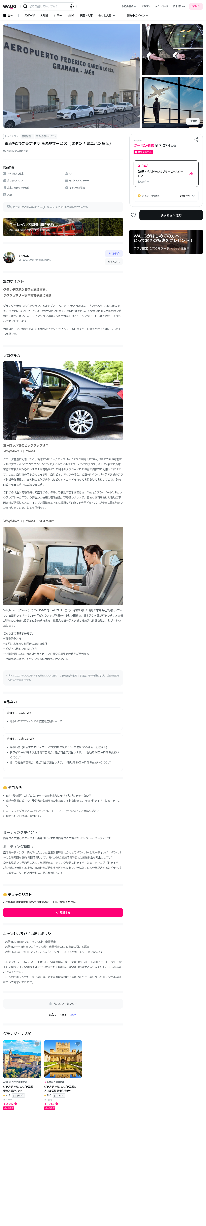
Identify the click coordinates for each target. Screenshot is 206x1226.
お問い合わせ (114, 261)
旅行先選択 (127, 6)
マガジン (145, 6)
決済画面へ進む (171, 215)
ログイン (196, 6)
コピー (73, 1014)
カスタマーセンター (65, 1004)
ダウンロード (161, 6)
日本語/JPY (179, 6)
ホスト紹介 (113, 253)
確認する (65, 912)
